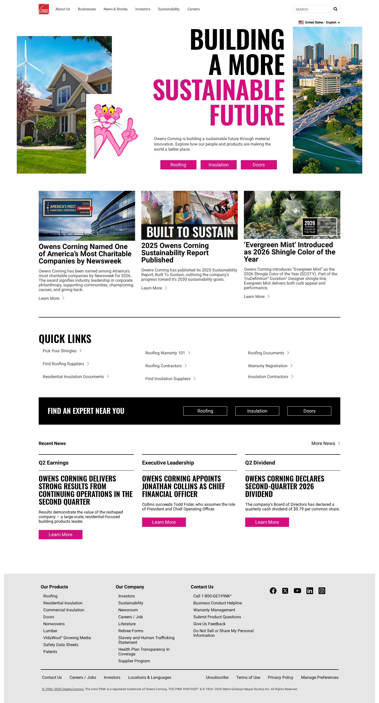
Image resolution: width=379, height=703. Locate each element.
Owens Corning (44, 9)
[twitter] (285, 591)
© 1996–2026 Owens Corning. (63, 689)
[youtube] (297, 591)
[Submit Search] (335, 9)
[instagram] (322, 591)
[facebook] (273, 591)
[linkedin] (310, 591)
